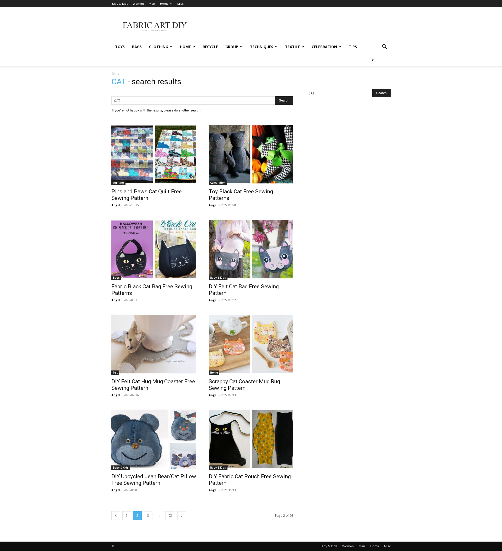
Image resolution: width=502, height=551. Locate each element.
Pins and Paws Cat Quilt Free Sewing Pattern (146, 194)
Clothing (158, 46)
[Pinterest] (373, 59)
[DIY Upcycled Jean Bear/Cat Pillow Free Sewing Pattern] (153, 439)
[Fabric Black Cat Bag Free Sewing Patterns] (153, 249)
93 (170, 515)
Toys (120, 46)
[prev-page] (115, 515)
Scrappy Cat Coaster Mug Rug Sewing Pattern (244, 384)
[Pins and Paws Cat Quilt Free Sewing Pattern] (153, 154)
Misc (180, 3)
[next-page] (181, 515)
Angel (115, 205)
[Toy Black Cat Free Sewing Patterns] (251, 154)
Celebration (324, 46)
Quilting (118, 182)
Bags (137, 46)
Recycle (210, 46)
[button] (384, 47)
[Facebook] (364, 59)
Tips (353, 46)
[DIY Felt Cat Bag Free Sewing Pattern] (251, 249)
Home (164, 3)
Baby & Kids (119, 3)
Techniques (261, 46)
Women (138, 3)
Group (231, 46)
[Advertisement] (295, 26)
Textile (292, 46)
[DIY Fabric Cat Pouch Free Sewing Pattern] (251, 439)
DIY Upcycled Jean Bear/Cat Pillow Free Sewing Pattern (153, 479)
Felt (115, 372)
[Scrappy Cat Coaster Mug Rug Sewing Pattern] (251, 344)
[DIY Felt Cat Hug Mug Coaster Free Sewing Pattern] (153, 344)
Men (152, 3)
